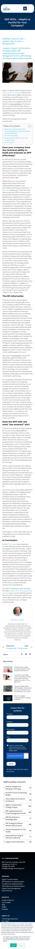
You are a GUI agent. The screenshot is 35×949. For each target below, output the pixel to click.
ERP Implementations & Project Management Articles (14, 53)
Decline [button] (21, 945)
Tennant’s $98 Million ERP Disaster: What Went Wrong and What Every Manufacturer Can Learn (23, 689)
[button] (25, 8)
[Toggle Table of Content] (29, 126)
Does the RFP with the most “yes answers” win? (16, 139)
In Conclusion (9, 142)
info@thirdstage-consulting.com (13, 868)
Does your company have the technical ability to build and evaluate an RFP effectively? (17, 131)
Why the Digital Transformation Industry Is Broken (22, 697)
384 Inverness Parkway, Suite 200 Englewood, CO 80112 (13, 863)
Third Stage (11, 544)
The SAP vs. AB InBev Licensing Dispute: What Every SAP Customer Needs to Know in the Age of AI (22, 678)
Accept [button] (13, 945)
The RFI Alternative (11, 136)
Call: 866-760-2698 (8, 866)
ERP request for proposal (11, 93)
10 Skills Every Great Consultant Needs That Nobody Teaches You (22, 668)
